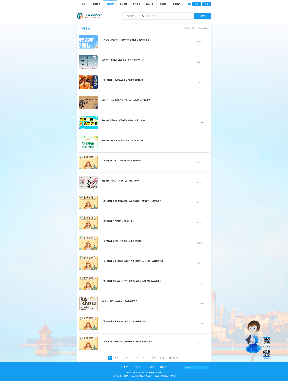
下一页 (162, 358)
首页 (83, 4)
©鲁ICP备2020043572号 (153, 372)
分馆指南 (150, 367)
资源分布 (137, 367)
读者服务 (163, 4)
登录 (206, 4)
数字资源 (136, 4)
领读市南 (205, 28)
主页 (198, 28)
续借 (196, 4)
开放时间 (124, 367)
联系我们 (163, 367)
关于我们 (176, 4)
